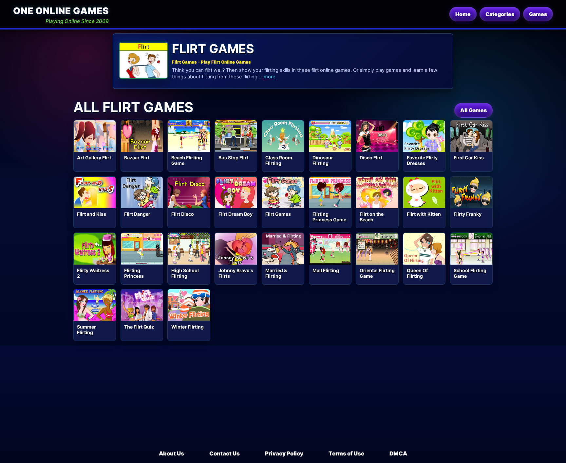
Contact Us (224, 453)
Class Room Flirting (278, 160)
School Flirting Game (470, 273)
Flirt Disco (182, 214)
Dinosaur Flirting (322, 160)
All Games (473, 110)
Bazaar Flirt (136, 157)
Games (538, 14)
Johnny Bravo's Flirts (235, 273)
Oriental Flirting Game (377, 273)
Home (463, 14)
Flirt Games (278, 214)
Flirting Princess (134, 273)
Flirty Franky (467, 214)
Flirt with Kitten (424, 214)
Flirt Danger (137, 214)
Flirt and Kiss (91, 214)
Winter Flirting (187, 327)
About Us (171, 453)
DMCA (398, 453)
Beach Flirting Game (186, 160)
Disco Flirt (371, 157)
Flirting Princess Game (329, 216)
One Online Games (61, 10)
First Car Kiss (469, 157)
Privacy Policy (284, 453)
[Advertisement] (283, 400)
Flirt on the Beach (372, 216)
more (269, 77)
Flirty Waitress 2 (93, 273)
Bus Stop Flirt (233, 157)
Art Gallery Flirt (94, 157)
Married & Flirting (276, 273)
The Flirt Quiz (139, 327)
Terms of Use (346, 453)
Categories (499, 14)
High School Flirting (185, 273)
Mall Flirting (325, 270)
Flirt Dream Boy (235, 214)
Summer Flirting (86, 329)
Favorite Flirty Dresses (422, 160)
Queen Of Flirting (417, 273)
